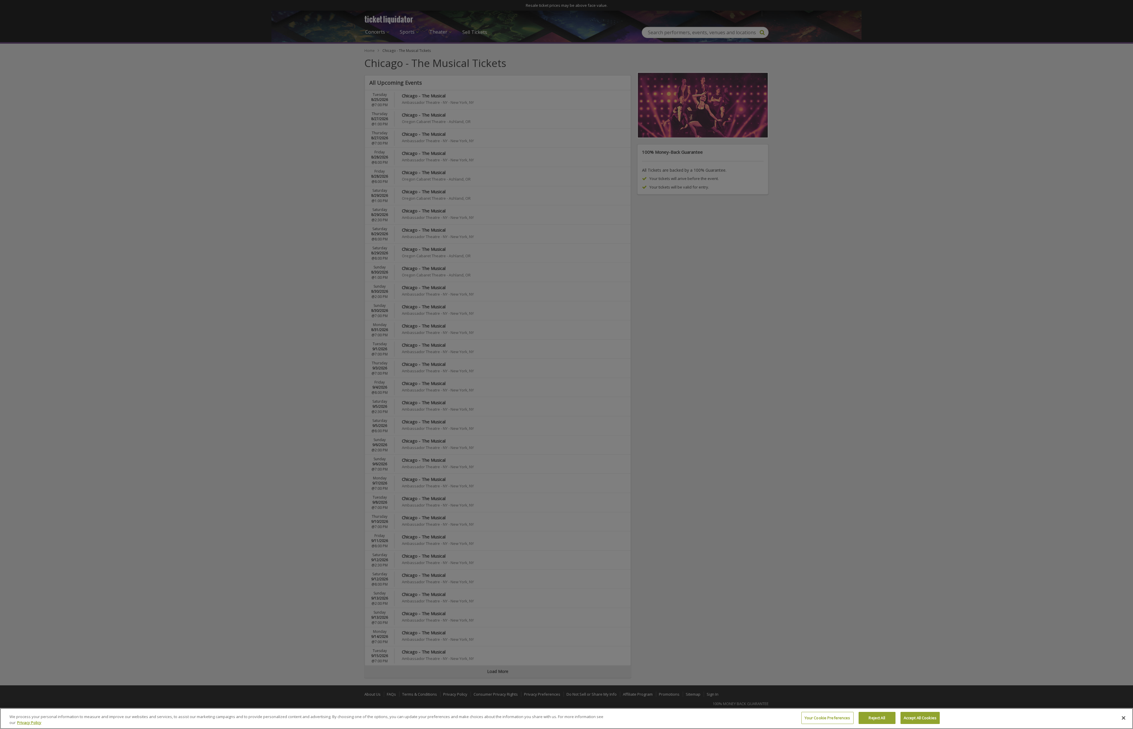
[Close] (1123, 717)
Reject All (877, 717)
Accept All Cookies (920, 717)
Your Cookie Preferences (827, 717)
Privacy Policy (29, 722)
